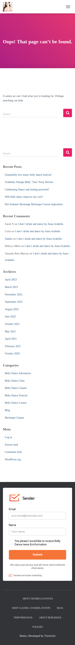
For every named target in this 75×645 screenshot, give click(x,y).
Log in (8, 437)
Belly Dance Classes (16, 388)
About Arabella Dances (37, 598)
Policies (37, 627)
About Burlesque (50, 617)
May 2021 (10, 331)
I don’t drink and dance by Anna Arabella (40, 224)
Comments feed (13, 452)
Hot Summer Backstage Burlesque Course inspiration (33, 204)
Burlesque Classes (14, 417)
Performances (23, 617)
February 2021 (13, 346)
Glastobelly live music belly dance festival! (28, 174)
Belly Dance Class (14, 380)
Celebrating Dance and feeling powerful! (27, 189)
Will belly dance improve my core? (24, 196)
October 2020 (12, 353)
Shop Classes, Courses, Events (31, 608)
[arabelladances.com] (9, 6)
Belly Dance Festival (16, 395)
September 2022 (13, 301)
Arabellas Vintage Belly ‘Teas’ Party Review (29, 182)
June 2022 (10, 316)
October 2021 (12, 324)
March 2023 (11, 287)
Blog (7, 410)
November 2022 (13, 294)
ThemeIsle (50, 635)
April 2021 (11, 338)
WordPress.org (13, 459)
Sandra (8, 238)
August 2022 (12, 309)
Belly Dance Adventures (18, 373)
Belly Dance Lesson (15, 402)
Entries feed (11, 444)
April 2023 (11, 279)
